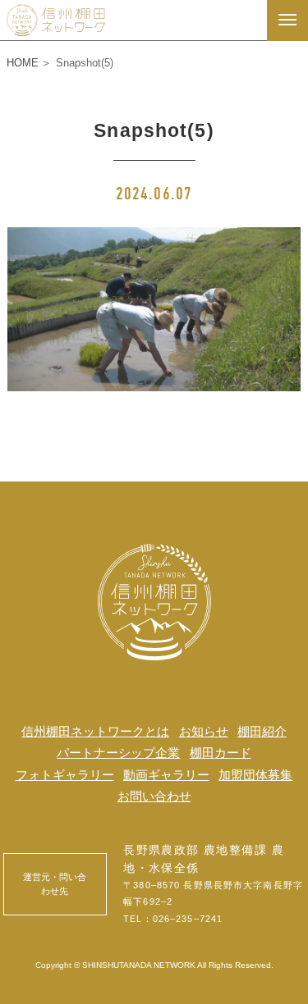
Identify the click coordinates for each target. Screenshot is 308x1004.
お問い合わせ (154, 796)
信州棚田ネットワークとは (95, 731)
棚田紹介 (262, 731)
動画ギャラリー (166, 775)
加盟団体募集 (255, 775)
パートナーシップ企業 (118, 753)
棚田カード (220, 753)
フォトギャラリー (65, 775)
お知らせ (203, 731)
